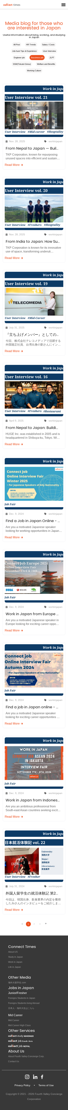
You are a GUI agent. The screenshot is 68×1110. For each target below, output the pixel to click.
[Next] (45, 924)
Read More (12, 165)
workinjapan (55, 141)
